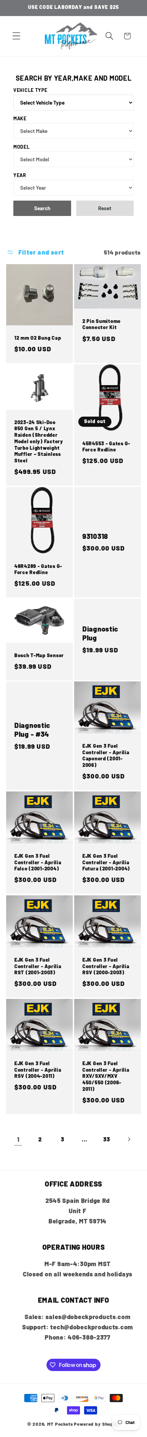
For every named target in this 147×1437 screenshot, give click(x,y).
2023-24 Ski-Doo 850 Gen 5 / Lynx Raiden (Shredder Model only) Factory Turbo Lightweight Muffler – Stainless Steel (38, 441)
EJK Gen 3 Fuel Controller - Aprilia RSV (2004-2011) (37, 1069)
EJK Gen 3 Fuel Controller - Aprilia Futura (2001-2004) (106, 862)
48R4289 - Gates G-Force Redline (38, 569)
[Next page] (129, 1139)
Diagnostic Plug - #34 (32, 729)
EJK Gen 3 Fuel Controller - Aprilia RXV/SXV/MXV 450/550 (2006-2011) (105, 1076)
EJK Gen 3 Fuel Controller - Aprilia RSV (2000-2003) (105, 966)
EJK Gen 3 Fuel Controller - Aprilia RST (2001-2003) (37, 966)
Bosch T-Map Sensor (39, 655)
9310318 (95, 536)
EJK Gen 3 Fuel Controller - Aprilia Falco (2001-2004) (37, 862)
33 (106, 1139)
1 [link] (18, 1139)
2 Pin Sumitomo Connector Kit (101, 324)
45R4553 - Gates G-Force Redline (106, 446)
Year (19, 175)
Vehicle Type (30, 90)
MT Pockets (60, 1424)
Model (21, 147)
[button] (17, 36)
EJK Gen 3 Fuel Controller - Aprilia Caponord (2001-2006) (105, 755)
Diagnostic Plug (100, 633)
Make (20, 118)
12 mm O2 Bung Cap (37, 338)
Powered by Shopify (96, 1424)
